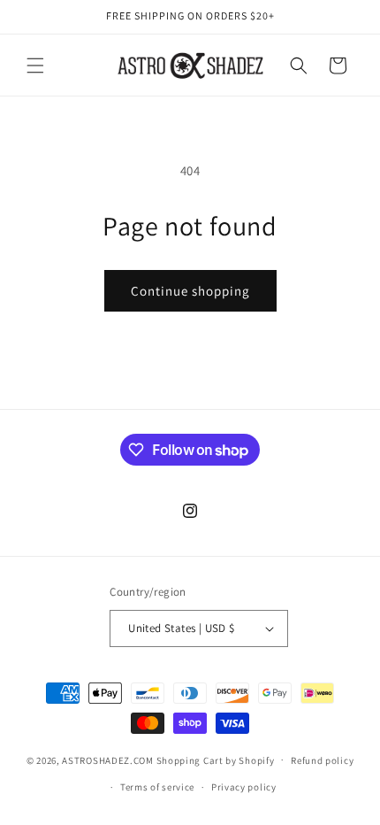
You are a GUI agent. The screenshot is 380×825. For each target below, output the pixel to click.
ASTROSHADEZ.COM (108, 759)
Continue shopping (190, 290)
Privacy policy (244, 787)
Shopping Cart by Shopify (215, 759)
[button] (35, 65)
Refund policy (322, 760)
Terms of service (157, 787)
